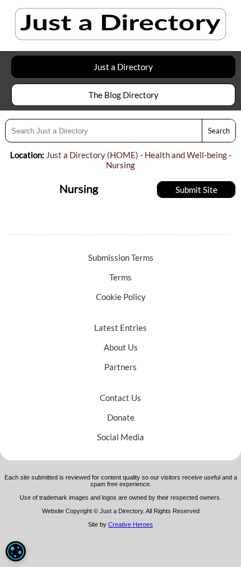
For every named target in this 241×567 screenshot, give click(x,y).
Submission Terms (121, 257)
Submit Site (196, 190)
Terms (120, 277)
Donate (121, 417)
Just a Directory (123, 67)
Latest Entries (120, 327)
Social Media (120, 437)
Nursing (120, 165)
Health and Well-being (186, 155)
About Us (121, 347)
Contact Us (120, 398)
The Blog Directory (124, 95)
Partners (120, 367)
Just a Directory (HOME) (92, 155)
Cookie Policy (121, 297)
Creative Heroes (130, 524)
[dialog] (16, 551)
